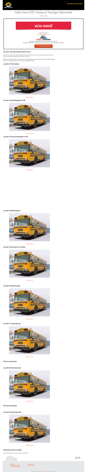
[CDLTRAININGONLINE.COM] (43, 39)
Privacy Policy (31, 464)
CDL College (14, 453)
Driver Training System (15, 466)
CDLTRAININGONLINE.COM (43, 34)
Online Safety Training (15, 465)
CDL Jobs (12, 464)
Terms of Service (31, 465)
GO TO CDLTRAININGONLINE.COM (43, 46)
